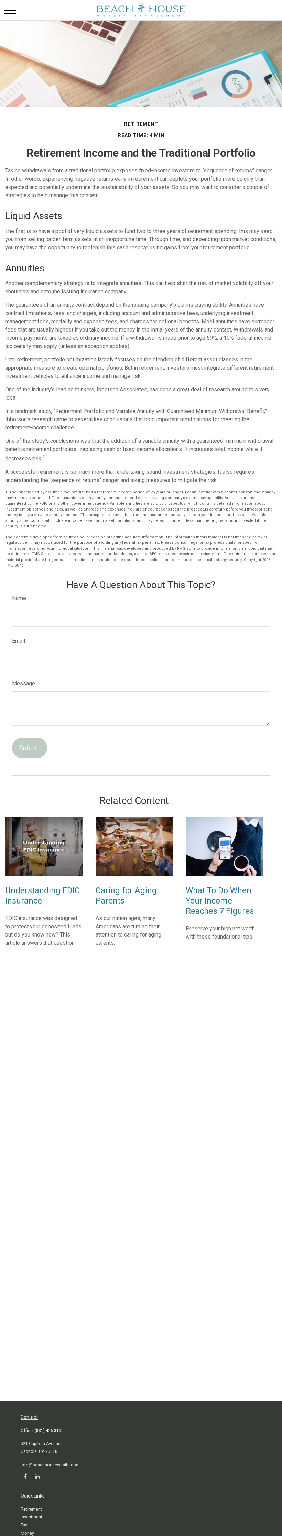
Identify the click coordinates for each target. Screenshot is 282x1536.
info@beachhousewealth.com (50, 1464)
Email (18, 641)
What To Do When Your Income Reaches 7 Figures (220, 901)
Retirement (31, 1509)
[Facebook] (25, 1476)
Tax (24, 1525)
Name (19, 598)
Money (27, 1533)
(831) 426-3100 (49, 1430)
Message (23, 683)
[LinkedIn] (37, 1476)
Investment (31, 1517)
